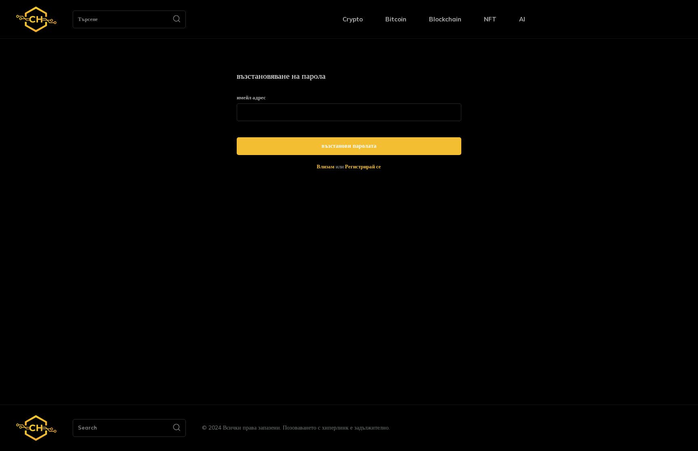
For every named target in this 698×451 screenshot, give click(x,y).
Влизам (325, 166)
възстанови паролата (349, 145)
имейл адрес (251, 97)
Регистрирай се (363, 166)
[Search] (176, 19)
